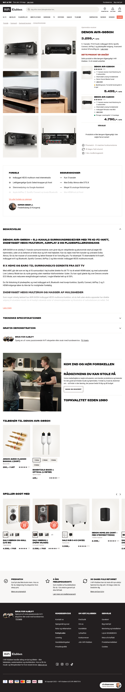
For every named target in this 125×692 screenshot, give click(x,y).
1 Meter (36, 460)
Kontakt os (59, 619)
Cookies (105, 647)
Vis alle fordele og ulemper (20, 199)
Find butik (82, 619)
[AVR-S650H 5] (20, 136)
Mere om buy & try (97, 592)
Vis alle (102, 125)
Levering (58, 638)
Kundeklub (82, 629)
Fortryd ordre (60, 633)
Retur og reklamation (63, 629)
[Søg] (28, 9)
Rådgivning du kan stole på (90, 374)
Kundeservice (107, 2)
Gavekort (105, 619)
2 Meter (44, 460)
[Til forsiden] (12, 9)
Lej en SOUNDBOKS (109, 633)
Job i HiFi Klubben (85, 642)
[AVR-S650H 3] (20, 92)
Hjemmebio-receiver (88, 27)
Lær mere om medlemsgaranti (64, 594)
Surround (13, 23)
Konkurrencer (83, 638)
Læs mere (104, 49)
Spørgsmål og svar (62, 624)
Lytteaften (82, 633)
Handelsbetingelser (62, 642)
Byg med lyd (106, 624)
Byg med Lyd (118, 2)
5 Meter (36, 465)
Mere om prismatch (18, 592)
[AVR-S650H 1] (20, 48)
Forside (5, 23)
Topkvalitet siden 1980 (86, 400)
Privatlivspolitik (61, 647)
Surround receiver (25, 23)
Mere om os (42, 665)
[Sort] (17, 535)
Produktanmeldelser (109, 642)
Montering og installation (111, 629)
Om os (80, 624)
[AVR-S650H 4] (58, 92)
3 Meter (53, 460)
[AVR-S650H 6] (58, 136)
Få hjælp (85, 340)
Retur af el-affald (108, 638)
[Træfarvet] (5, 535)
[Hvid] (11, 535)
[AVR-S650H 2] (58, 48)
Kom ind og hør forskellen (89, 364)
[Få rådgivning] (118, 685)
